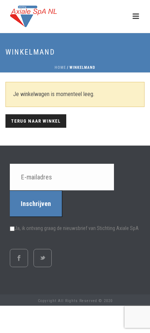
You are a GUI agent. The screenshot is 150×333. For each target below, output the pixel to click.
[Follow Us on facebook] (19, 258)
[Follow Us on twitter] (42, 258)
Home (60, 68)
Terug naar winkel (36, 121)
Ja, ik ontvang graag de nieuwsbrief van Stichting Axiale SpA (77, 228)
